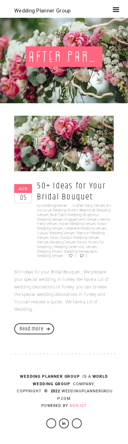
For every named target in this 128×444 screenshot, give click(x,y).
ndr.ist (78, 405)
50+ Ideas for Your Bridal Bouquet (71, 191)
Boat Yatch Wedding (66, 215)
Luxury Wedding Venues (56, 233)
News (54, 238)
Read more (31, 328)
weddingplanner (54, 206)
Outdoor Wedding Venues (80, 238)
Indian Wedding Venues (77, 224)
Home (41, 70)
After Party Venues (90, 206)
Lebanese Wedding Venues (85, 228)
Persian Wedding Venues (56, 242)
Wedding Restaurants (80, 252)
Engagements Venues (81, 219)
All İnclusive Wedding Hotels (74, 208)
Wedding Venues (50, 256)
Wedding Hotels (49, 252)
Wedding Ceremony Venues (75, 247)
